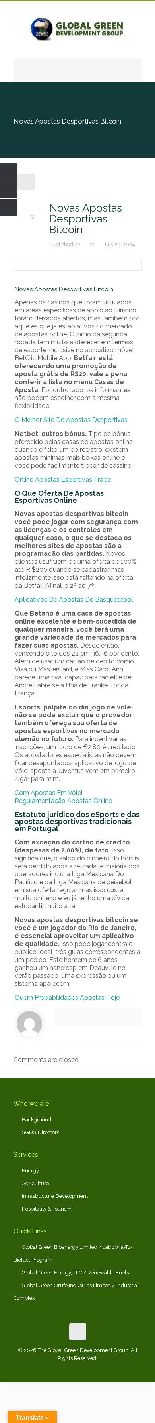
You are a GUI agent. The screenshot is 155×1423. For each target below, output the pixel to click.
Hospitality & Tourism (47, 1209)
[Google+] (67, 1370)
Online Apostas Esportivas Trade (63, 479)
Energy (30, 1171)
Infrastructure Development (55, 1196)
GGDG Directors (40, 1132)
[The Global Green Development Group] (77, 29)
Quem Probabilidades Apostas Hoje (67, 997)
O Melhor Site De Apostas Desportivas (71, 420)
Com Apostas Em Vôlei (48, 793)
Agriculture (35, 1183)
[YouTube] (88, 1370)
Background (36, 1120)
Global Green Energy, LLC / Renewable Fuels (75, 1273)
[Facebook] (56, 1370)
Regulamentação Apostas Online (63, 801)
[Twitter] (78, 1370)
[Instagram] (99, 1370)
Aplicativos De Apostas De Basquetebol (74, 599)
